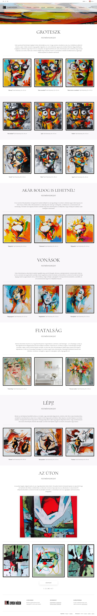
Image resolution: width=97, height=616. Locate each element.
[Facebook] (3, 1)
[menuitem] (29, 7)
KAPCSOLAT (84, 604)
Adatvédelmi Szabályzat (55, 602)
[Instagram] (5, 1)
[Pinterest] (8, 1)
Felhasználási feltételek (55, 604)
